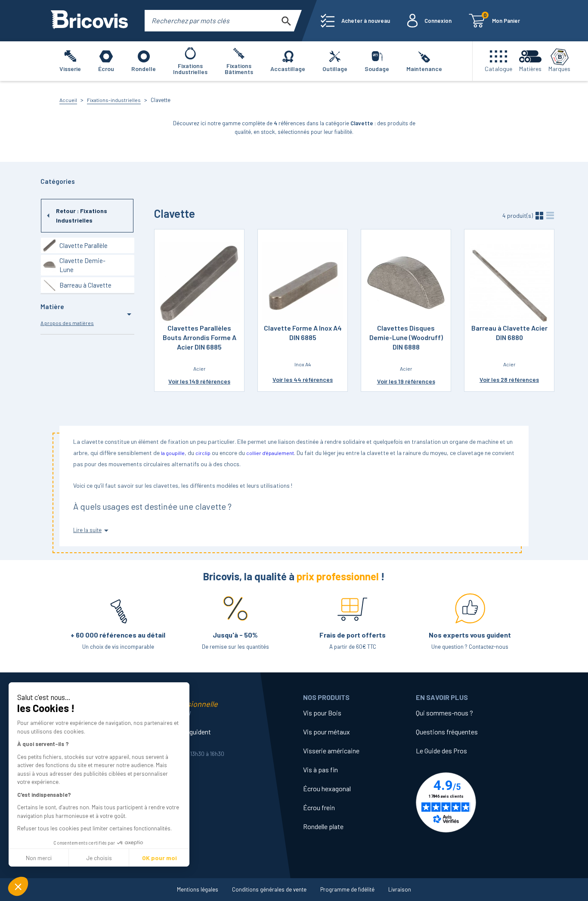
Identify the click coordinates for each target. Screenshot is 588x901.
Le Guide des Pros (441, 750)
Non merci (39, 857)
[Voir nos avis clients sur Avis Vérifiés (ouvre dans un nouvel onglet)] (472, 802)
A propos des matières (67, 323)
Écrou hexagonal (327, 788)
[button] (18, 886)
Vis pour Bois (322, 713)
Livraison (399, 889)
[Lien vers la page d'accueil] (89, 20)
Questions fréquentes (447, 732)
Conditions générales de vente (269, 889)
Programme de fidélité (347, 889)
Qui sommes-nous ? (444, 713)
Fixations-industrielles (114, 100)
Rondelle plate (323, 826)
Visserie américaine (331, 750)
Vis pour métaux (326, 732)
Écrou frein (319, 807)
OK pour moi (159, 857)
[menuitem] (355, 20)
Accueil (68, 100)
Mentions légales (197, 889)
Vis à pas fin (320, 769)
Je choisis (99, 857)
